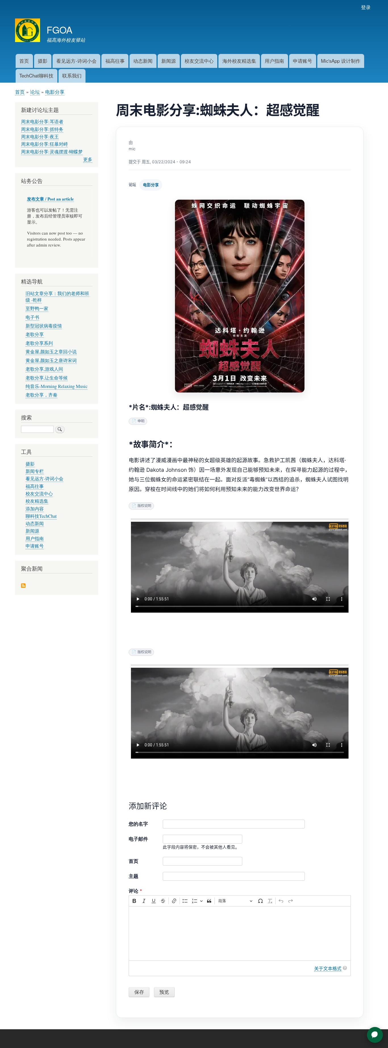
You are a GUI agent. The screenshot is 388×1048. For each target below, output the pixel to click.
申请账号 (302, 60)
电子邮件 (138, 838)
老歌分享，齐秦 (41, 395)
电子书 (32, 317)
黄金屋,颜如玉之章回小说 (51, 351)
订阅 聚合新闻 (23, 586)
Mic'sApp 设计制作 (340, 60)
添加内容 (35, 509)
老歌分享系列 (39, 343)
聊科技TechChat (41, 516)
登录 (366, 7)
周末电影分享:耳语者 (42, 121)
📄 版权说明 (141, 506)
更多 (87, 159)
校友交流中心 (199, 60)
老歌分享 (35, 334)
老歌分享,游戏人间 (44, 369)
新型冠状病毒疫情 (44, 326)
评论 (133, 890)
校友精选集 (37, 501)
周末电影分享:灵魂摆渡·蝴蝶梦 (52, 152)
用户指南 (274, 60)
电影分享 (54, 91)
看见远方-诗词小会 (76, 60)
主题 (133, 875)
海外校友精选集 (239, 60)
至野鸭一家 (37, 308)
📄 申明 (138, 421)
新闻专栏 (35, 471)
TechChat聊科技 (36, 75)
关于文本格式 (327, 968)
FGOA (59, 29)
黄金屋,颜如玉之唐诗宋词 (51, 360)
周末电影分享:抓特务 (42, 129)
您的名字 (138, 823)
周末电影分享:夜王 (40, 136)
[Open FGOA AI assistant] (375, 1035)
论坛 (35, 91)
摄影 (42, 60)
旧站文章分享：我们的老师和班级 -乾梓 (57, 296)
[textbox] (240, 933)
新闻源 (168, 60)
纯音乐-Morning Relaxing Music (56, 386)
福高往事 (115, 60)
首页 (24, 60)
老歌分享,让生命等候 (47, 378)
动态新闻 (143, 60)
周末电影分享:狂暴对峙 (44, 144)
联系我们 (72, 75)
